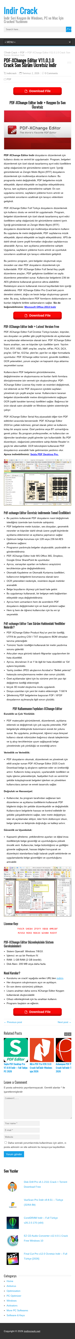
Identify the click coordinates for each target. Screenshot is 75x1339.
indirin (60, 978)
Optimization (13, 1290)
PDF (9, 79)
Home (10, 1281)
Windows (12, 1300)
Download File (40, 91)
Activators (12, 1305)
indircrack (12, 73)
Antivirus (11, 1286)
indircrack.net (32, 1331)
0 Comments (51, 73)
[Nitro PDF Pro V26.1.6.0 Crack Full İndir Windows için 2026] (43, 1050)
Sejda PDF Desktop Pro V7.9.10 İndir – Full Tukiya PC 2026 (15, 1067)
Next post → (64, 1022)
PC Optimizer (14, 1295)
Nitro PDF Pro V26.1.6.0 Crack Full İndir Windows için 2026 (41, 1067)
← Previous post (13, 1022)
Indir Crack (20, 10)
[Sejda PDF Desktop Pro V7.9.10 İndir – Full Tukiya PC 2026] (17, 1050)
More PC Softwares (17, 1310)
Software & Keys (16, 1315)
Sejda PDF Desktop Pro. (44, 454)
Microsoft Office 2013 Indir (40, 307)
